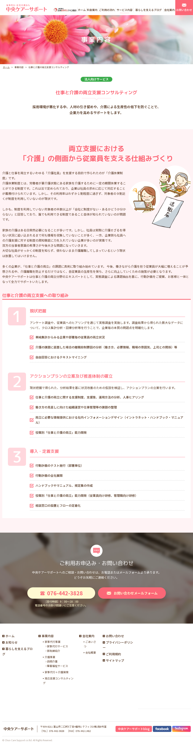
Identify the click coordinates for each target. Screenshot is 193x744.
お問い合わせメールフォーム (136, 593)
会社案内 (88, 636)
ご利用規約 (113, 654)
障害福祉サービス (57, 666)
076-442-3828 (65, 593)
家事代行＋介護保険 (56, 672)
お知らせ (11, 642)
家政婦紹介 (53, 651)
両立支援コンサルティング (58, 680)
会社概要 (90, 652)
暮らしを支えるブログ (17, 651)
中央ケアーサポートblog (133, 729)
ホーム (6, 67)
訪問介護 (52, 661)
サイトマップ (115, 660)
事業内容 (48, 636)
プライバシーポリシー (118, 645)
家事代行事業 (53, 642)
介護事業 (50, 657)
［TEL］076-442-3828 (52, 731)
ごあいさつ (90, 644)
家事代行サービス (57, 646)
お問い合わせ (115, 636)
